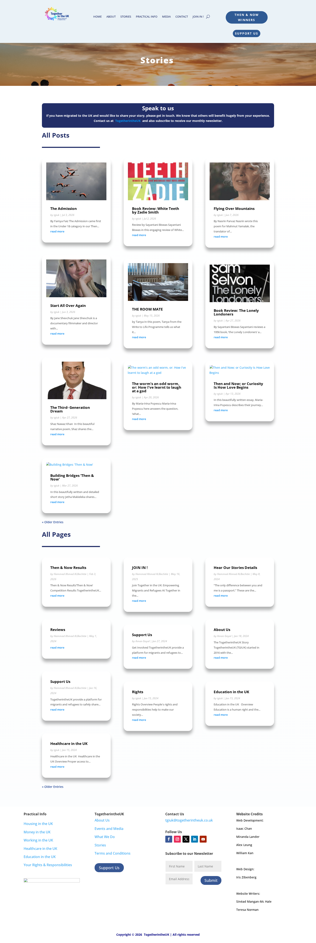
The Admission (63, 208)
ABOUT (111, 16)
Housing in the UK (38, 823)
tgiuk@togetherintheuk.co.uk (189, 820)
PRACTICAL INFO (146, 16)
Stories (100, 845)
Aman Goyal (142, 641)
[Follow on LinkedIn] (194, 839)
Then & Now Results (68, 567)
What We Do (105, 836)
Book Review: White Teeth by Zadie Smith (155, 210)
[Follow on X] (186, 839)
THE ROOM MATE (147, 309)
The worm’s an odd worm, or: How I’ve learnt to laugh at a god (156, 387)
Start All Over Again (68, 305)
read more (57, 231)
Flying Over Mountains (234, 208)
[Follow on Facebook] (168, 839)
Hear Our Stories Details (235, 567)
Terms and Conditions (112, 853)
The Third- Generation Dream (70, 409)
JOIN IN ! (198, 16)
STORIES (125, 16)
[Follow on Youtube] (203, 839)
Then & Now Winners (247, 17)
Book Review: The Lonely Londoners (236, 312)
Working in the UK (38, 840)
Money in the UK (37, 832)
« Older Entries (52, 522)
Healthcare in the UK (68, 743)
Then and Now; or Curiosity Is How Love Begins (238, 385)
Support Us (246, 33)
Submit (211, 880)
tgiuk (56, 215)
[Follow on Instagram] (177, 839)
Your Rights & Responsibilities (48, 865)
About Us (222, 629)
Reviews (57, 629)
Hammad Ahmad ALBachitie (70, 574)
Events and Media (109, 828)
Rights (137, 691)
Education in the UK (231, 691)
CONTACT (181, 16)
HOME (97, 16)
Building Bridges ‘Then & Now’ (72, 477)
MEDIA (166, 16)
